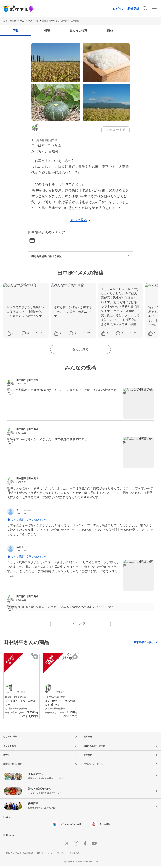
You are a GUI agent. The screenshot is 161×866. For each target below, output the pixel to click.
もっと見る (80, 349)
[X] (66, 843)
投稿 (47, 30)
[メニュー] (154, 8)
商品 (110, 30)
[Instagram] (75, 843)
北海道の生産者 (49, 21)
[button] (13, 333)
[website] (32, 241)
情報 (16, 30)
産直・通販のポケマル (13, 21)
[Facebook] (85, 843)
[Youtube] (94, 843)
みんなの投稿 (78, 30)
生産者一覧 (33, 21)
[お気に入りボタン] (35, 656)
